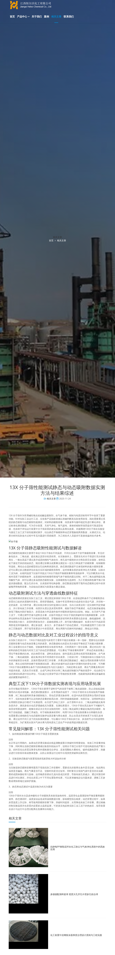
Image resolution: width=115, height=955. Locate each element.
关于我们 (37, 16)
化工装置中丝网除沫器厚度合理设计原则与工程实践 (76, 935)
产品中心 (22, 16)
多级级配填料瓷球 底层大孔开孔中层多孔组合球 (74, 894)
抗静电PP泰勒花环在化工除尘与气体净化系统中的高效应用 (77, 848)
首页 (12, 16)
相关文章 (56, 16)
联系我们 (69, 16)
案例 (46, 16)
